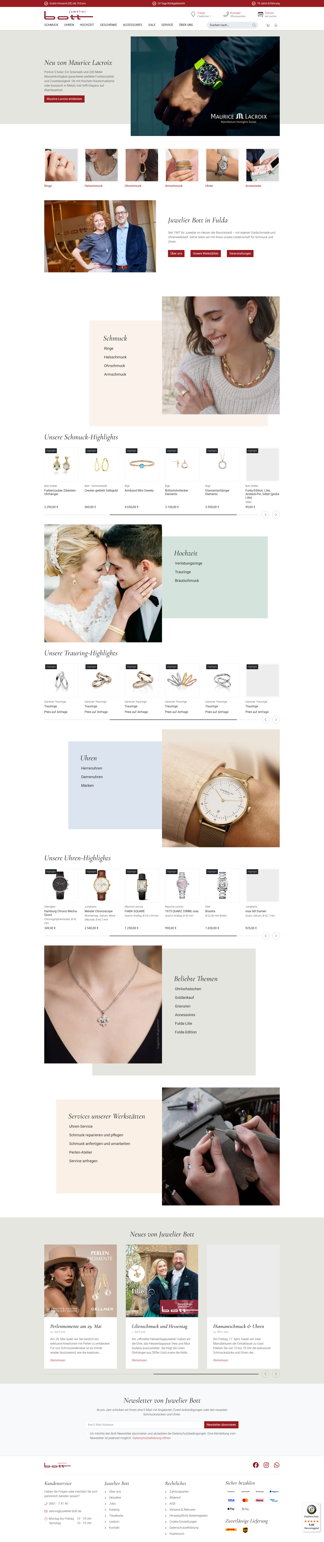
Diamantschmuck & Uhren (238, 1326)
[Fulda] (193, 14)
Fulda (201, 13)
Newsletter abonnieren (221, 1424)
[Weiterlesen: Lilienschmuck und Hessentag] (162, 1280)
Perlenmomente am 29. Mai (75, 1326)
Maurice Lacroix (134, 906)
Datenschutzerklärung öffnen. (152, 1438)
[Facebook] (256, 1465)
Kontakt (235, 13)
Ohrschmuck (133, 186)
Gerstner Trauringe (55, 701)
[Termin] (260, 14)
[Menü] (318, 1505)
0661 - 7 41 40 (58, 1503)
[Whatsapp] (277, 1465)
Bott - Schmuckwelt (96, 485)
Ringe (48, 186)
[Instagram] (266, 1465)
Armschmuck (173, 186)
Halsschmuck (94, 186)
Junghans (90, 906)
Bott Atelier (50, 485)
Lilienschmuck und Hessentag (160, 1326)
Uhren (209, 186)
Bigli (127, 485)
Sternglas (49, 906)
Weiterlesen (57, 1360)
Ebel (207, 906)
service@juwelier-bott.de (65, 1511)
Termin (269, 13)
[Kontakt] (226, 14)
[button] (254, 25)
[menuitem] (51, 25)
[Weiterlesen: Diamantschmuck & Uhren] (243, 1280)
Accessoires (253, 186)
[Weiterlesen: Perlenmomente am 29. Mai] (80, 1280)
